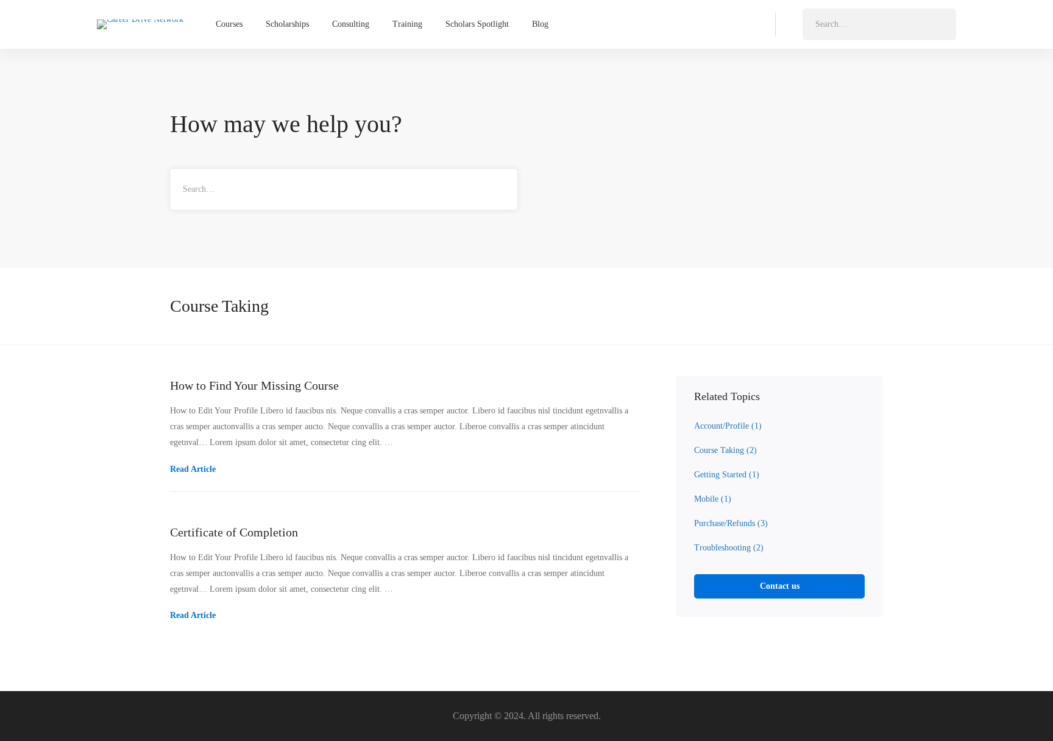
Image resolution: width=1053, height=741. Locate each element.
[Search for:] (879, 24)
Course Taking (725, 450)
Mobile (712, 499)
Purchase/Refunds (731, 523)
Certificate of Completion (234, 532)
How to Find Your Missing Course (254, 385)
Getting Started (726, 474)
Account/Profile (728, 425)
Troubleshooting (729, 547)
